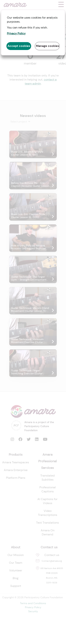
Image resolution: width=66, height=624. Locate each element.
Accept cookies (19, 46)
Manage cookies (47, 46)
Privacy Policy (16, 33)
